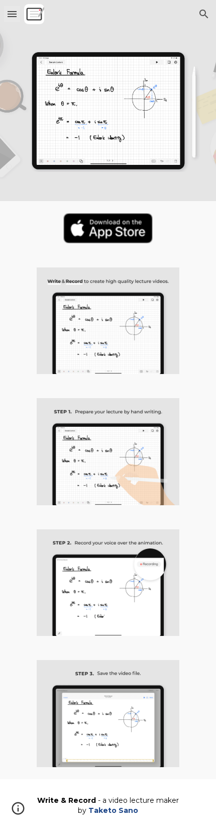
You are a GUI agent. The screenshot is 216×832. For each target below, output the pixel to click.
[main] (108, 805)
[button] (12, 14)
